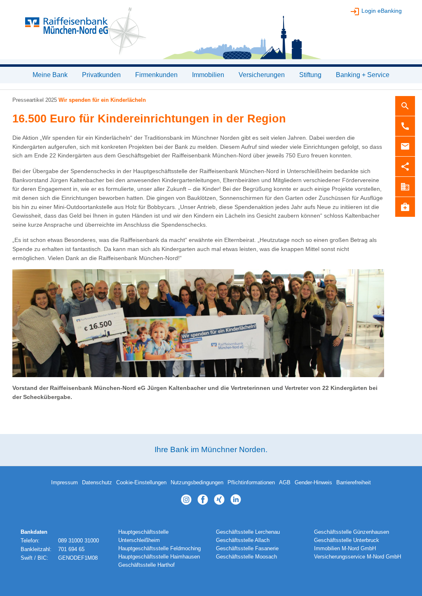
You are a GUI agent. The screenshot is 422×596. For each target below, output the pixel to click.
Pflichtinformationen (251, 483)
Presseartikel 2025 (34, 100)
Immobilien (208, 74)
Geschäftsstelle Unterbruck (346, 540)
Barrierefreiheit (353, 483)
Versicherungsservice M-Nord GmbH (357, 557)
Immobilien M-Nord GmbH (345, 548)
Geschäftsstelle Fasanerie (247, 548)
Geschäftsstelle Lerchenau (248, 532)
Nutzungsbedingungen (197, 483)
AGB (285, 483)
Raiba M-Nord (211, 33)
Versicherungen (262, 74)
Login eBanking (381, 10)
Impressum (64, 483)
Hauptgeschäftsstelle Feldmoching (159, 548)
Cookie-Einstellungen (141, 483)
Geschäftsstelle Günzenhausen (351, 532)
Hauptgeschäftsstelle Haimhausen (159, 557)
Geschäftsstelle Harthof (146, 565)
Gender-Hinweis (313, 483)
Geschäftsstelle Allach (243, 540)
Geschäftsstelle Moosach (246, 557)
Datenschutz (97, 483)
